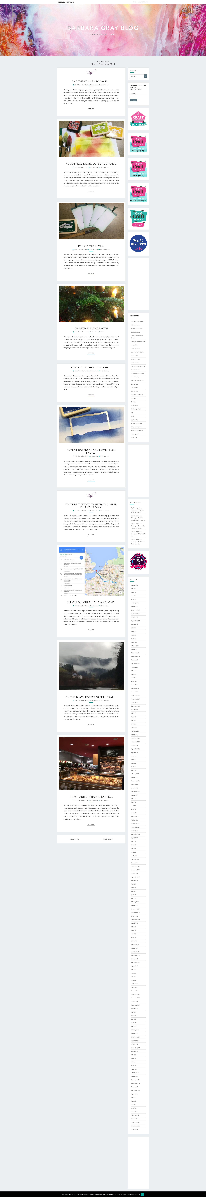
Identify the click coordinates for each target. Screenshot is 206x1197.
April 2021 (133, 809)
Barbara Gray (94, 85)
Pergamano (134, 398)
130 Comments (105, 249)
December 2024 (135, 653)
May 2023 (133, 720)
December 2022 (135, 738)
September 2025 (135, 621)
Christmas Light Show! (91, 328)
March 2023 (134, 727)
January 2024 (134, 692)
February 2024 (135, 688)
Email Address (134, 94)
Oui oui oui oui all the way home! (91, 602)
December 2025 (135, 610)
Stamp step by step (136, 423)
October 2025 (134, 617)
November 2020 (135, 827)
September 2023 (135, 706)
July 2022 (133, 756)
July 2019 (133, 884)
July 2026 (133, 589)
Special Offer (134, 419)
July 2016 (133, 1012)
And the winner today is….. (91, 81)
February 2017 (135, 987)
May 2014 (133, 1104)
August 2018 (134, 923)
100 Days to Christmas (137, 321)
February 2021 (135, 816)
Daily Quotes (134, 355)
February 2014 (135, 1115)
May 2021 (133, 806)
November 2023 (135, 699)
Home (134, 2)
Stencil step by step (136, 427)
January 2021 (134, 820)
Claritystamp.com (143, 2)
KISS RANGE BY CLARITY (137, 380)
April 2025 (133, 638)
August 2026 (134, 585)
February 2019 (135, 902)
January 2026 (134, 606)
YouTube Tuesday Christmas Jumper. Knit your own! (91, 506)
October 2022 (134, 745)
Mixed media (134, 391)
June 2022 (133, 759)
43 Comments (105, 700)
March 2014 (134, 1112)
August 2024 (134, 667)
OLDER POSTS (74, 839)
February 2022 (135, 774)
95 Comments (105, 167)
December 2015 (135, 1037)
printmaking (134, 405)
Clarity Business (135, 332)
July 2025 (133, 628)
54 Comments (105, 800)
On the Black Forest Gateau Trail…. (91, 697)
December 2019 (135, 866)
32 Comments (105, 605)
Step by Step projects (137, 430)
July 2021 (133, 799)
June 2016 (133, 1015)
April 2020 (133, 852)
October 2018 (134, 916)
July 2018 (133, 927)
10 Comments (105, 85)
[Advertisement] (138, 284)
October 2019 (134, 873)
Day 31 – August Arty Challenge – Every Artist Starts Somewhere (137, 510)
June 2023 (133, 717)
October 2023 (134, 702)
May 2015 (133, 1062)
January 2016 (134, 1033)
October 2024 (134, 660)
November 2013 (135, 1126)
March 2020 (134, 855)
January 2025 (134, 649)
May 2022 (133, 763)
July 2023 (133, 713)
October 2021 (134, 788)
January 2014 (134, 1119)
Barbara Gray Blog (66, 2)
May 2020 (133, 848)
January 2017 (134, 991)
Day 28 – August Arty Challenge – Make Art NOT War (138, 534)
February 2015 (135, 1072)
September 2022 (135, 749)
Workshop (134, 437)
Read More (91, 108)
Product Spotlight (136, 409)
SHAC (132, 416)
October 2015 (134, 1044)
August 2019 (134, 880)
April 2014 (133, 1108)
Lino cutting (134, 384)
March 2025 (134, 642)
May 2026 (133, 596)
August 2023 (134, 710)
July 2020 (133, 841)
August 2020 (134, 838)
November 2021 (135, 784)
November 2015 (135, 1040)
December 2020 (135, 823)
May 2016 (133, 1019)
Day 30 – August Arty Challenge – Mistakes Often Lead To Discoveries (138, 518)
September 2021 (135, 791)
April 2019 (133, 895)
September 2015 (135, 1048)
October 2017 (134, 959)
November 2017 (135, 955)
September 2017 (135, 962)
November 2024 (135, 656)
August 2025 (134, 624)
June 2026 (133, 592)
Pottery (133, 402)
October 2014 (134, 1087)
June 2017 (133, 973)
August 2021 (134, 795)
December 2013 (135, 1122)
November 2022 (135, 742)
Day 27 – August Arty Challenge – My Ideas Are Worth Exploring (138, 542)
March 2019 (134, 898)
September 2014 (135, 1090)
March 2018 (134, 941)
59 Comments (105, 456)
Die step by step (135, 359)
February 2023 (135, 731)
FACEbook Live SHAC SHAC (138, 366)
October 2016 (134, 1001)
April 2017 (133, 980)
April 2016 (133, 1023)
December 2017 (135, 951)
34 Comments (105, 510)
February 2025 (135, 646)
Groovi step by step (136, 377)
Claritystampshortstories (138, 341)
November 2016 (135, 998)
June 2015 (133, 1058)
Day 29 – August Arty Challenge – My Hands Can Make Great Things (138, 526)
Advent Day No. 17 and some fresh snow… (91, 451)
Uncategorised (135, 434)
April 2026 (133, 599)
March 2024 (134, 685)
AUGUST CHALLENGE (137, 328)
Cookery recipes (135, 348)
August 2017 (134, 966)
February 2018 (135, 944)
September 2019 (135, 877)
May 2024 (133, 677)
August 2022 (134, 752)
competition (134, 345)
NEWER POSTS (107, 839)
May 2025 (133, 635)
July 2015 (133, 1055)
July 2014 (133, 1097)
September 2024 (135, 663)
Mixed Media (134, 387)
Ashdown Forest (135, 325)
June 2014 (133, 1101)
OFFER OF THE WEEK (137, 395)
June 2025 (133, 631)
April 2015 (133, 1065)
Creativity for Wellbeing (137, 352)
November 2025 (135, 613)
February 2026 (135, 603)
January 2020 (134, 863)
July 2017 (133, 969)
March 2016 (134, 1026)
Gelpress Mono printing (137, 373)
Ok (142, 1194)
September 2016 (135, 1005)
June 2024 (133, 674)
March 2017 (134, 983)
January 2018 (134, 948)
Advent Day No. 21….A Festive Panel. (91, 163)
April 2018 (133, 937)
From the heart (135, 370)
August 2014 (134, 1094)
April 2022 (133, 766)
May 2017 (133, 976)
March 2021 (134, 813)
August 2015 (134, 1051)
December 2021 (135, 781)
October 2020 (134, 830)
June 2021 (133, 802)
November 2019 (135, 870)
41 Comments (105, 371)
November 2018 (135, 912)
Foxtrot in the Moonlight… (91, 367)
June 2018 (133, 930)
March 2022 (134, 770)
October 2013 (134, 1129)
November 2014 (135, 1083)
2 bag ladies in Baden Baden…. (91, 796)
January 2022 (134, 777)
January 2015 (134, 1076)
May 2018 (133, 934)
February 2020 (135, 859)
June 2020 (133, 845)
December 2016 (135, 994)
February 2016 (135, 1030)
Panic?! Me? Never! (91, 246)
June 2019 (133, 887)
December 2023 (135, 695)
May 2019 (133, 891)
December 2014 (135, 1080)
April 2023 (133, 724)
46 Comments (105, 332)
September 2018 (135, 919)
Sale (132, 412)
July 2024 (133, 670)
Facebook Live (135, 363)
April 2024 (133, 681)
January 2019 (134, 905)
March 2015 (134, 1069)
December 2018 (135, 909)
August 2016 (134, 1008)
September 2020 (135, 834)
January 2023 (134, 734)
